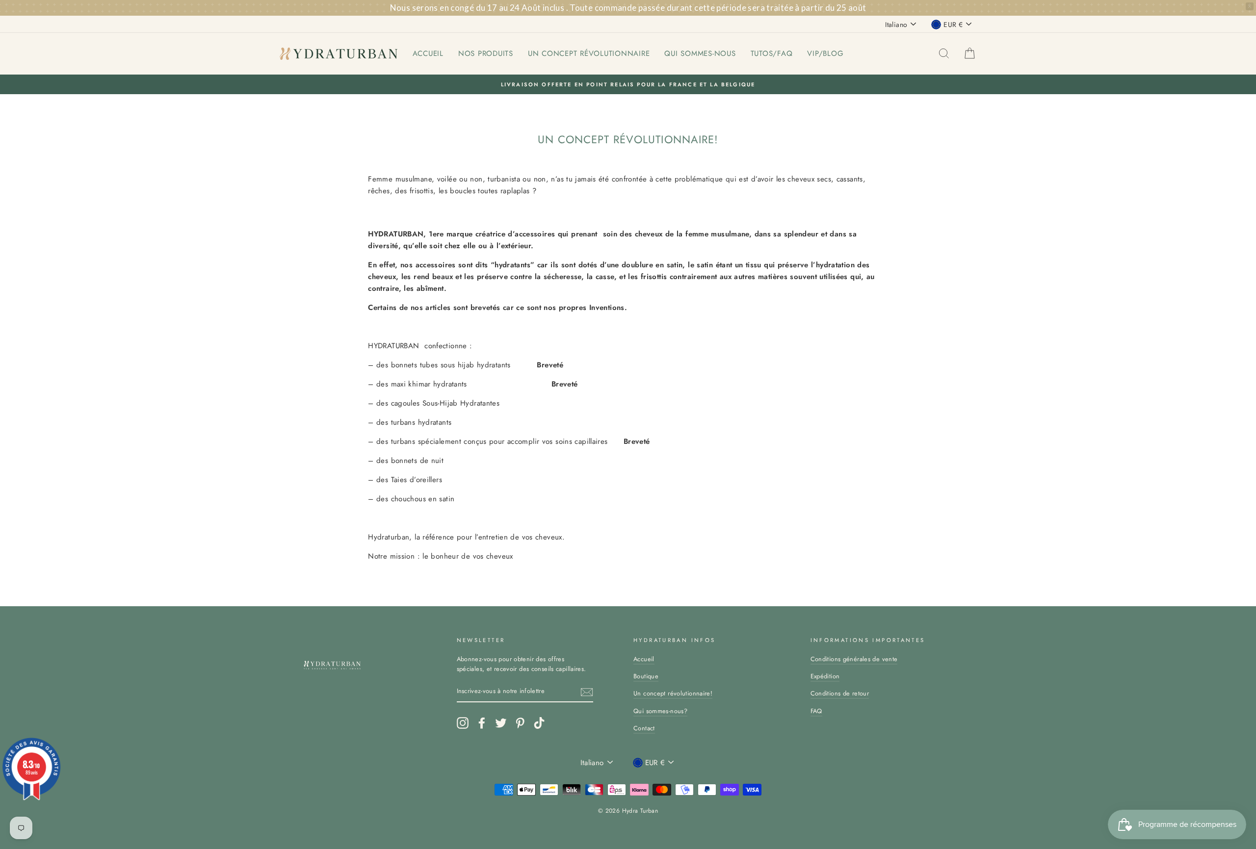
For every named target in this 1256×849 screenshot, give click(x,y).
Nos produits (485, 53)
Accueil (428, 53)
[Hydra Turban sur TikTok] (539, 723)
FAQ (816, 711)
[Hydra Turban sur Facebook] (482, 723)
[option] (628, 84)
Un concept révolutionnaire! (672, 693)
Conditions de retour (840, 693)
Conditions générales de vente (854, 659)
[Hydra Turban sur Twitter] (501, 723)
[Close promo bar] (1250, 6)
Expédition (825, 676)
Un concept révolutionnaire (589, 53)
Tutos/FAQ (772, 53)
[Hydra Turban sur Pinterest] (520, 723)
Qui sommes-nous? (660, 711)
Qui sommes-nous (699, 53)
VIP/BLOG (825, 53)
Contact (644, 728)
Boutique (645, 676)
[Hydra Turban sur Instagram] (463, 723)
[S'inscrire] (586, 692)
